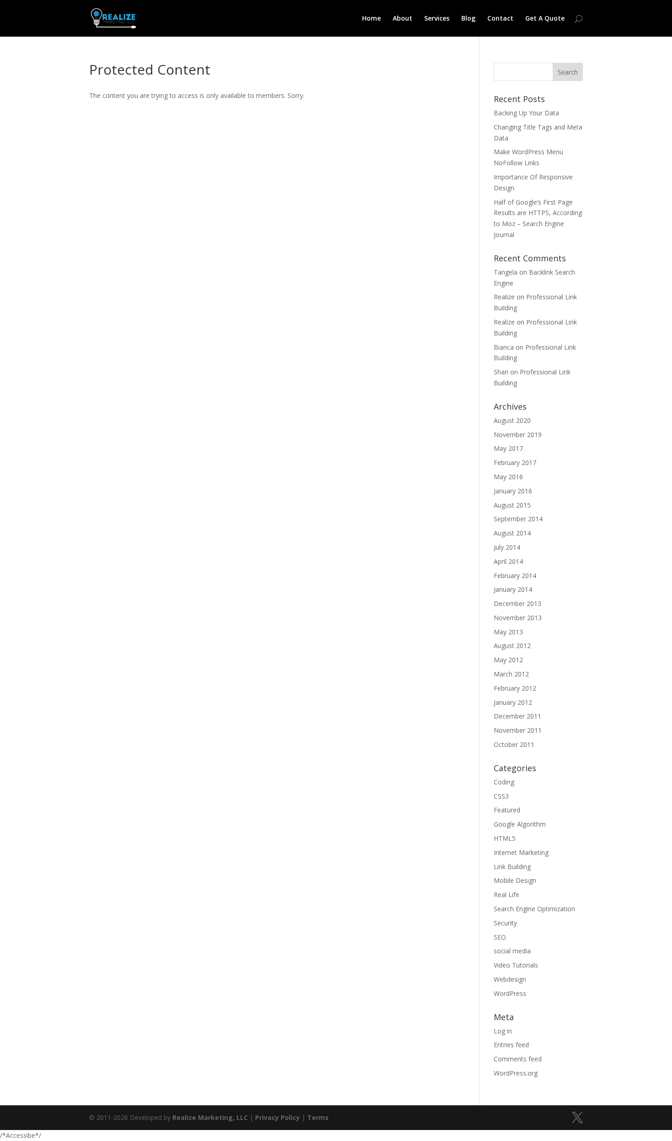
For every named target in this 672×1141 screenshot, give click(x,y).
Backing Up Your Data (526, 112)
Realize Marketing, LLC (210, 1117)
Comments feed (518, 1058)
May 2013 (508, 631)
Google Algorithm (520, 824)
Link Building (512, 866)
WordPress (510, 993)
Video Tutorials (516, 965)
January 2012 (513, 702)
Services (436, 18)
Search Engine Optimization (534, 908)
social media (512, 950)
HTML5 (505, 838)
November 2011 (518, 730)
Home (371, 18)
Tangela (505, 272)
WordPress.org (516, 1073)
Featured (507, 810)
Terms (318, 1117)
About (402, 18)
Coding (504, 782)
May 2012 (508, 659)
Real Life (506, 894)
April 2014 (508, 561)
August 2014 (512, 533)
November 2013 (518, 617)
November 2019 (518, 434)
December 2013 (517, 603)
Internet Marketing (521, 852)
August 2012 (512, 645)
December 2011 (517, 716)
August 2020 (512, 420)
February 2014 (515, 575)
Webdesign (510, 979)
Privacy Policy (277, 1117)
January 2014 (513, 589)
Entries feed (511, 1044)
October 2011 (514, 744)
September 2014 (518, 518)
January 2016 (513, 491)
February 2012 (515, 688)
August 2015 (512, 505)
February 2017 (515, 462)
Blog (468, 18)
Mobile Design (515, 880)
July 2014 (507, 547)
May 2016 (508, 476)
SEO (500, 937)
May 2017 (508, 448)
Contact (500, 18)
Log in (503, 1031)
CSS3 (501, 796)
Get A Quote (545, 18)
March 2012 (511, 674)
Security (505, 923)
